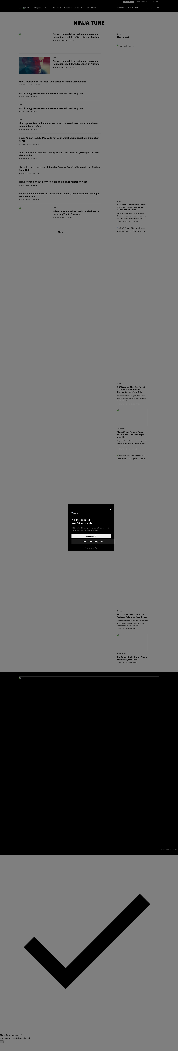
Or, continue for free (91, 548)
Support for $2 (91, 536)
